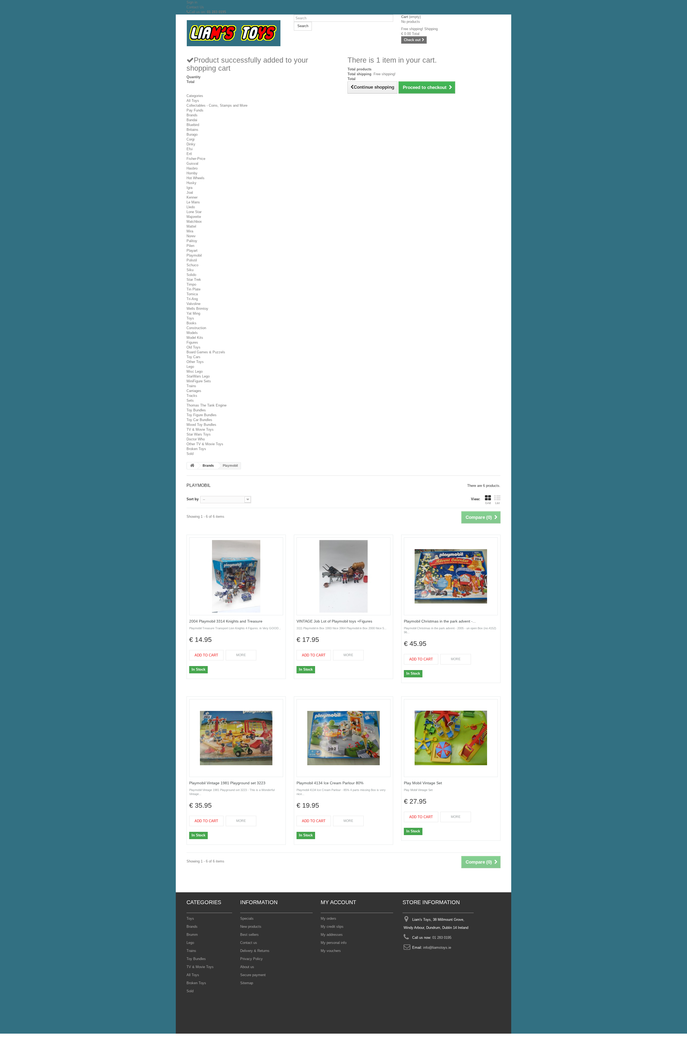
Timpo (191, 284)
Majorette (194, 217)
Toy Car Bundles (199, 420)
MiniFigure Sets (199, 381)
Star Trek (194, 280)
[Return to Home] (192, 465)
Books (191, 323)
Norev (191, 236)
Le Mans (193, 202)
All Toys (193, 101)
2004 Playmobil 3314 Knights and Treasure (225, 621)
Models (192, 333)
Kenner (192, 197)
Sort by (193, 499)
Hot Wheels (195, 178)
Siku (190, 270)
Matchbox (194, 222)
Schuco (192, 265)
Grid (488, 503)
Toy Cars (193, 357)
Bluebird (193, 125)
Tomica (192, 294)
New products (250, 927)
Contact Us (195, 7)
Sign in (192, 2)
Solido (191, 275)
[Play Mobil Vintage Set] (451, 738)
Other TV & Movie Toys (205, 444)
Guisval (192, 163)
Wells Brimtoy (197, 309)
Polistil (192, 260)
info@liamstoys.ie (437, 947)
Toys (190, 318)
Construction (196, 328)
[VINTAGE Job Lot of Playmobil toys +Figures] (343, 576)
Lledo (191, 207)
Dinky (191, 144)
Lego (190, 367)
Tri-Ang (192, 299)
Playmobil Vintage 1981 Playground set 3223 (227, 783)
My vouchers (331, 951)
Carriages (194, 391)
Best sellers (249, 935)
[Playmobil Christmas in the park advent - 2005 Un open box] (451, 576)
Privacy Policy (251, 959)
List (497, 503)
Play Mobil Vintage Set (423, 783)
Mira (190, 231)
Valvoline (193, 304)
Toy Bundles (196, 410)
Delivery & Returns (254, 951)
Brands (192, 115)
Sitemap (246, 983)
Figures (192, 342)
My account (338, 902)
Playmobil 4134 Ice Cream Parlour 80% (330, 783)
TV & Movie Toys (200, 429)
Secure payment (253, 975)
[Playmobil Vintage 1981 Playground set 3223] (236, 738)
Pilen (190, 246)
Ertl (189, 154)
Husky (191, 183)
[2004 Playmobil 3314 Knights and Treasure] (236, 576)
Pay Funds (195, 110)
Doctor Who (196, 439)
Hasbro (192, 168)
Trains (191, 386)
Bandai (192, 120)
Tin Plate (193, 289)
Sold (190, 454)
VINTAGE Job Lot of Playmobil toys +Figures (334, 621)
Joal (190, 192)
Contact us (248, 943)
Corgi (191, 139)
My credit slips (332, 927)
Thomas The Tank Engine (206, 405)
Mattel (191, 226)
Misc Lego (195, 371)
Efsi (190, 149)
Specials (247, 918)
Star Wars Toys (199, 434)
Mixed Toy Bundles (201, 425)
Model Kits (195, 338)
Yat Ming (193, 313)
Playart (192, 251)
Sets (190, 400)
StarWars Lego (198, 376)
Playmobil (194, 255)
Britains (192, 130)
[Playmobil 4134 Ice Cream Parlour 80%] (343, 738)
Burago (192, 134)
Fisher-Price (196, 159)
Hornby (192, 173)
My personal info (333, 943)
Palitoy (192, 241)
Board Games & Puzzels (206, 352)
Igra (189, 188)
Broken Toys (196, 449)
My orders (328, 918)
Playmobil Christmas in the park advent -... (440, 621)
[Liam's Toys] (236, 33)
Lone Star (194, 212)
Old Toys (193, 347)
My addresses (332, 935)
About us (247, 967)
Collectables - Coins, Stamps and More (217, 105)
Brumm (192, 935)
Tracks (192, 396)
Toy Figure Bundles (202, 415)
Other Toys (195, 362)
